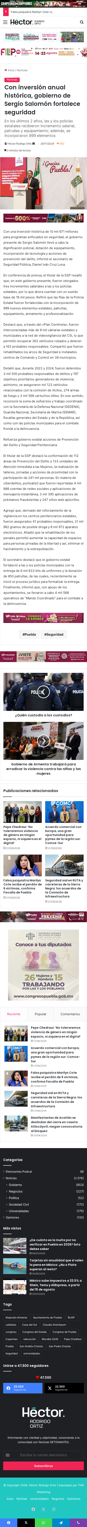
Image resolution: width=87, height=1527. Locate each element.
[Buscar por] (82, 23)
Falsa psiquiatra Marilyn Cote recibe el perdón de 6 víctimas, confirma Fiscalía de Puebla (22, 886)
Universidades (19, 1211)
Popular (40, 1014)
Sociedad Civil (19, 1204)
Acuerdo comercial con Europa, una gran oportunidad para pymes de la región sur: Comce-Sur (63, 835)
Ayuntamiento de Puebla (47, 1317)
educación (29, 1339)
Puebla (30, 634)
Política (14, 1198)
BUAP (71, 1317)
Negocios (15, 1191)
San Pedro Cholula (60, 1346)
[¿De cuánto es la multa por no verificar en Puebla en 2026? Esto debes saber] (14, 1246)
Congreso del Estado (34, 1331)
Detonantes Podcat (19, 1171)
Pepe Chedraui (73, 1339)
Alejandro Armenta (16, 1317)
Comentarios (70, 1014)
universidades (31, 1353)
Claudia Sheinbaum (54, 1324)
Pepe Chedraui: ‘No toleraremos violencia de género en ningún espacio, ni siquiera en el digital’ (22, 835)
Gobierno (15, 1185)
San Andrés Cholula (31, 1346)
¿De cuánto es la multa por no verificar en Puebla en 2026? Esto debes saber (55, 1244)
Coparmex (11, 1339)
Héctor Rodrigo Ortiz (20, 143)
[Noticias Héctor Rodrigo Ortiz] (27, 22)
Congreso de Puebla (64, 1331)
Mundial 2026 (50, 1339)
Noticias (22, 70)
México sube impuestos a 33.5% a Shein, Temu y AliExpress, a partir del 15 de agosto (56, 1285)
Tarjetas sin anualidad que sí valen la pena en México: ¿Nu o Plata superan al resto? (56, 1264)
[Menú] (5, 23)
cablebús (10, 1324)
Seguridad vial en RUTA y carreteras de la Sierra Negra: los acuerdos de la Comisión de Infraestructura (64, 888)
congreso (10, 1331)
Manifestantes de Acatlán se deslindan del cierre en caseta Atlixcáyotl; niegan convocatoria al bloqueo (56, 1124)
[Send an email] (33, 143)
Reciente (13, 1014)
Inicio (11, 70)
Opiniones (12, 1217)
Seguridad (54, 634)
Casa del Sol (29, 1324)
